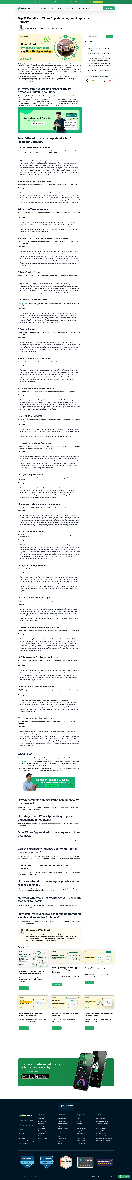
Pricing (79, 8)
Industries (59, 8)
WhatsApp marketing (23, 758)
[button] (109, 8)
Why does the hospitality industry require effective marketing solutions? (99, 46)
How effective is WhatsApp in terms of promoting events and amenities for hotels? (99, 70)
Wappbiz (24, 761)
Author (27, 26)
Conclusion (91, 51)
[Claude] (109, 80)
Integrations (69, 8)
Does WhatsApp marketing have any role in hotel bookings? (99, 58)
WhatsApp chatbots (23, 303)
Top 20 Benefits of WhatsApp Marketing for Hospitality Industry (99, 48)
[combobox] (95, 36)
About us (43, 8)
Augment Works (29, 1176)
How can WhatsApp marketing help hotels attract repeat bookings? (99, 65)
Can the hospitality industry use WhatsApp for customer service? (99, 61)
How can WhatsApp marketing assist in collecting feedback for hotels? (100, 68)
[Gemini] (93, 80)
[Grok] (104, 80)
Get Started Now (98, 2)
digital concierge (39, 584)
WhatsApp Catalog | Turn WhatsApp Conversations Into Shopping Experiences (64, 970)
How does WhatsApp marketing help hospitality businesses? (99, 53)
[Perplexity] (98, 80)
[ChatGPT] (87, 80)
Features (50, 8)
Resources (86, 8)
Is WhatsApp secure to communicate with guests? (99, 63)
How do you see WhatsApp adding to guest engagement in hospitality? (99, 56)
